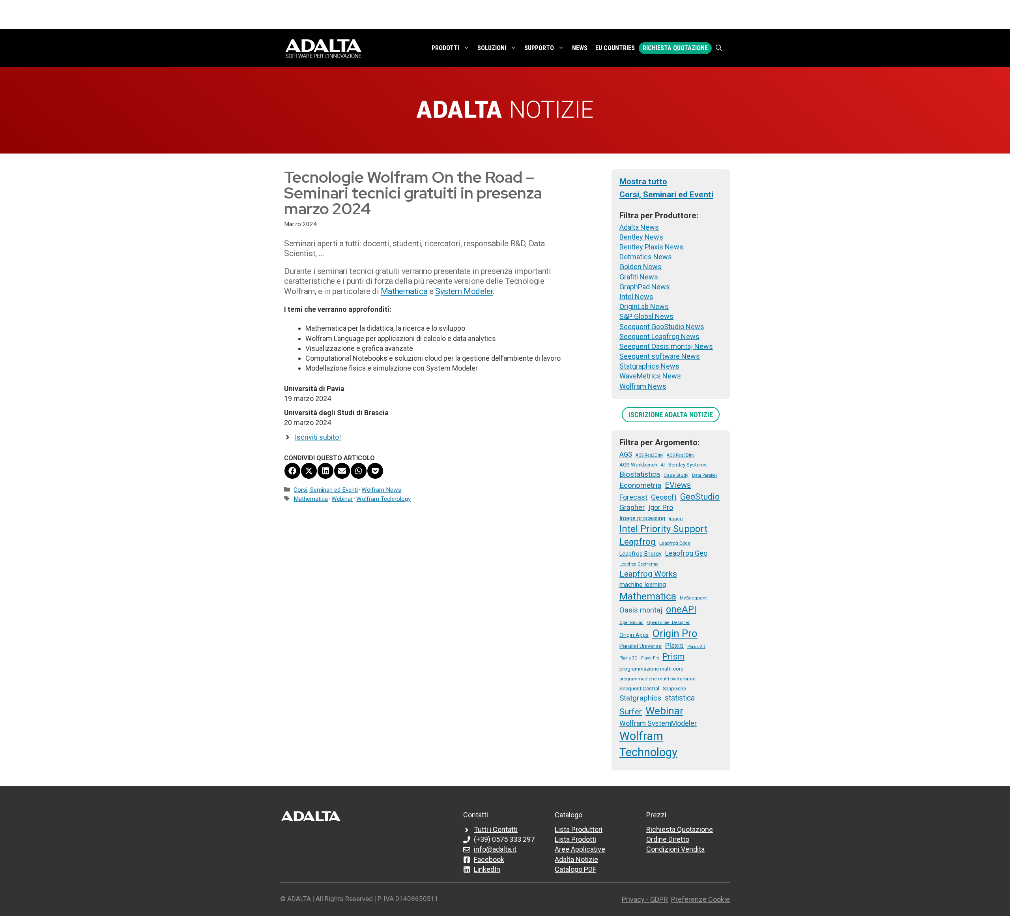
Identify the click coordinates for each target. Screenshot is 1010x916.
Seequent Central (639, 688)
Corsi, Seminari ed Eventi (326, 489)
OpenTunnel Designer (668, 622)
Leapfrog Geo (686, 553)
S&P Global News (646, 316)
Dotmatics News (645, 257)
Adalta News (639, 227)
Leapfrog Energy (640, 554)
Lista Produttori (578, 829)
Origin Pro (675, 633)
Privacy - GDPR (645, 899)
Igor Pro (660, 507)
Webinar (342, 498)
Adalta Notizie (576, 859)
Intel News (636, 296)
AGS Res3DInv (680, 455)
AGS (625, 454)
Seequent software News (659, 356)
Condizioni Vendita (675, 849)
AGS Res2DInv (649, 455)
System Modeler (464, 291)
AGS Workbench (638, 464)
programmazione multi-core (651, 668)
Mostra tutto (643, 181)
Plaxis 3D (628, 658)
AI (663, 465)
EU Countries (615, 48)
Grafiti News (638, 277)
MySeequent (693, 598)
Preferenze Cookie (700, 899)
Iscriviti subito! (318, 437)
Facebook (489, 859)
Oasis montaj (640, 610)
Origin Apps (634, 635)
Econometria (640, 485)
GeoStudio (700, 497)
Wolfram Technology (383, 498)
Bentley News (641, 237)
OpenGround (631, 622)
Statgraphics (640, 697)
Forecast (633, 497)
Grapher (632, 507)
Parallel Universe (640, 646)
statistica (680, 697)
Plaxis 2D (696, 646)
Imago (676, 518)
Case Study (676, 475)
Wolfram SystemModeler (658, 723)
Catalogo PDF (575, 869)
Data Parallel (704, 475)
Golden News (640, 266)
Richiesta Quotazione (675, 48)
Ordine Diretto (667, 839)
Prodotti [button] (445, 48)
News (579, 48)
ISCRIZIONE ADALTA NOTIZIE (670, 414)
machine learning (642, 584)
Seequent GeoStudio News (661, 326)
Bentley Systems (687, 464)
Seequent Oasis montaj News (666, 346)
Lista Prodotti (575, 839)
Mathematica (404, 291)
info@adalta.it (495, 849)
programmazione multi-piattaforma (657, 679)
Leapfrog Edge (674, 543)
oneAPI (681, 609)
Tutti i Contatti (496, 829)
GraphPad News (644, 287)
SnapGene (674, 688)
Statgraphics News (649, 366)
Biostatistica (639, 474)
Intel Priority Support (663, 528)
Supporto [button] (539, 48)
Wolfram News (381, 489)
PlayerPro (650, 658)
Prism (673, 656)
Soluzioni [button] (491, 48)
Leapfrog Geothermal (639, 564)
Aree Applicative (580, 849)
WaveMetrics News (650, 376)
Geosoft (664, 497)
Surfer (630, 711)
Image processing (642, 518)
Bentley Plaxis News (651, 247)
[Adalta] (323, 47)
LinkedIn (487, 869)
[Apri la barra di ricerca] (719, 48)
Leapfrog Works (648, 574)
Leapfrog (637, 541)
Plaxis (674, 646)
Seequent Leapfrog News (659, 336)
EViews (678, 485)
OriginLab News (644, 306)
